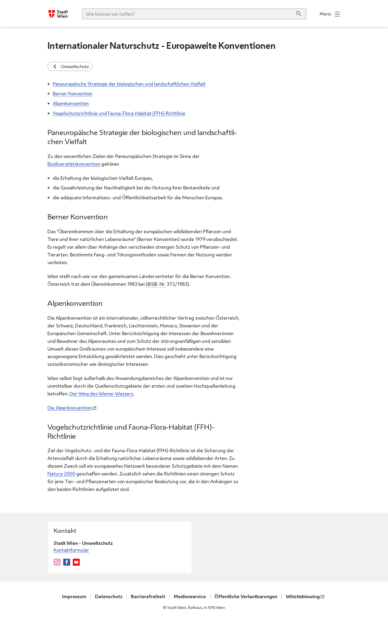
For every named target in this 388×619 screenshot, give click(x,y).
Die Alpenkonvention (69, 407)
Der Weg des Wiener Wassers (101, 393)
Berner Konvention (73, 93)
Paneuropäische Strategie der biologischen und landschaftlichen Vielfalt (129, 84)
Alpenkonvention (71, 103)
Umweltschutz (75, 66)
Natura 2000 (61, 473)
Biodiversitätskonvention (73, 164)
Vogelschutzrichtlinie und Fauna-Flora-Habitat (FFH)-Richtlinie (119, 113)
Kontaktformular (71, 550)
